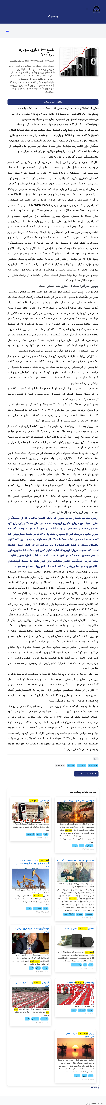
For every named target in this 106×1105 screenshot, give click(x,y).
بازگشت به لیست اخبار (86, 774)
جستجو (54, 16)
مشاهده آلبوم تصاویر (53, 102)
